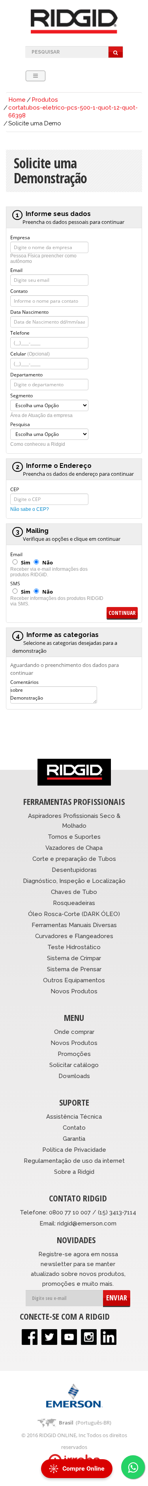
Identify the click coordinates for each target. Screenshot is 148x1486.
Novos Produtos (74, 991)
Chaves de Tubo (74, 892)
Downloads (74, 1076)
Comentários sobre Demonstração (26, 681)
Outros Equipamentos (74, 980)
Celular (30, 353)
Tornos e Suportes (74, 836)
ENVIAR (116, 1297)
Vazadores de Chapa (74, 847)
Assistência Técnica (74, 1116)
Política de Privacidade (74, 1149)
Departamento (26, 374)
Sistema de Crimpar (74, 958)
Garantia (74, 1138)
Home (17, 99)
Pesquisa (20, 423)
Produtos (45, 99)
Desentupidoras (74, 869)
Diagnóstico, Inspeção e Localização (74, 881)
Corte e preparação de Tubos (74, 858)
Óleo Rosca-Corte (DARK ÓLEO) (74, 914)
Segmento (21, 395)
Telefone (20, 332)
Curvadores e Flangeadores (74, 936)
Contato (19, 290)
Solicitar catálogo (74, 1065)
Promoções (74, 1054)
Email (16, 269)
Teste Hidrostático (74, 947)
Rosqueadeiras (74, 903)
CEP (14, 489)
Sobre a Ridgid (74, 1171)
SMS (15, 583)
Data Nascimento (29, 311)
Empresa (20, 237)
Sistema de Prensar (74, 969)
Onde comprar (74, 1031)
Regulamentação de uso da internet (74, 1160)
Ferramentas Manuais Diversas (74, 925)
